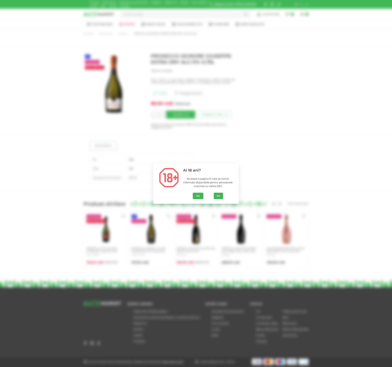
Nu (218, 196)
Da (198, 196)
